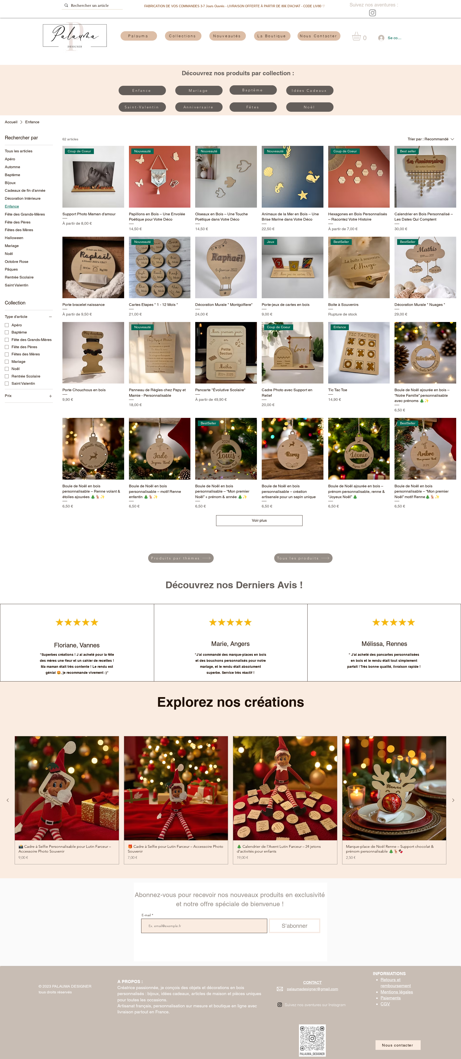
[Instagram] (372, 13)
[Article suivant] (453, 800)
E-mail (146, 915)
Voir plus (259, 520)
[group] (230, 800)
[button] (361, 36)
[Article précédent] (8, 800)
